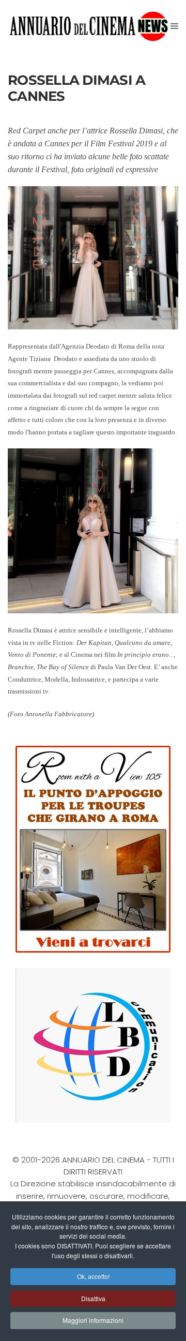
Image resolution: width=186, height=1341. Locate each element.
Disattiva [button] (93, 1298)
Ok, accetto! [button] (93, 1276)
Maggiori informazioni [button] (93, 1320)
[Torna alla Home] (89, 26)
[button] (174, 26)
